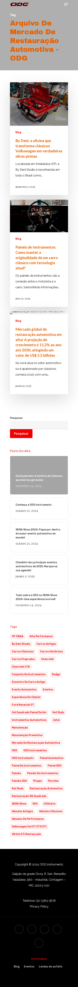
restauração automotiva (46, 788)
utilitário (50, 803)
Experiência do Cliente (26, 697)
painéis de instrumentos (42, 773)
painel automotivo (51, 758)
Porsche (53, 780)
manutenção (20, 727)
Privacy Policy (39, 906)
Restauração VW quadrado (29, 796)
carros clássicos (23, 651)
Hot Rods (58, 712)
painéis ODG (19, 780)
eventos (48, 689)
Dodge (56, 674)
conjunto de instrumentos (29, 674)
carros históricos (51, 651)
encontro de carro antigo (28, 682)
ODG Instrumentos (35, 750)
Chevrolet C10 (21, 666)
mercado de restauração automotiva (36, 742)
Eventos (29, 966)
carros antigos (46, 643)
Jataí (56, 720)
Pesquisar (16, 418)
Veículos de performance (28, 819)
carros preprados (23, 659)
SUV (35, 803)
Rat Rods (18, 788)
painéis (16, 773)
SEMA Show (19, 803)
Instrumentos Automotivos (29, 720)
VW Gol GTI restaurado (26, 834)
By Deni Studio (21, 643)
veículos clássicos (51, 811)
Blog (18, 132)
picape (37, 780)
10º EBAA (17, 636)
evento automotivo (24, 689)
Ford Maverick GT (23, 704)
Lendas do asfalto (50, 966)
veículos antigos (22, 811)
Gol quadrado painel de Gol (29, 712)
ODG (14, 750)
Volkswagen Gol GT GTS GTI (29, 826)
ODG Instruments (23, 758)
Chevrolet (47, 659)
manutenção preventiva (27, 735)
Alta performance (41, 636)
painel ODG (54, 765)
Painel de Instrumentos (27, 765)
